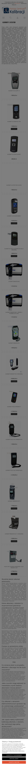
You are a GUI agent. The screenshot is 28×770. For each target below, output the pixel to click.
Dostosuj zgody (14, 758)
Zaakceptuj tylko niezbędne (14, 755)
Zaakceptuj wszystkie (14, 762)
